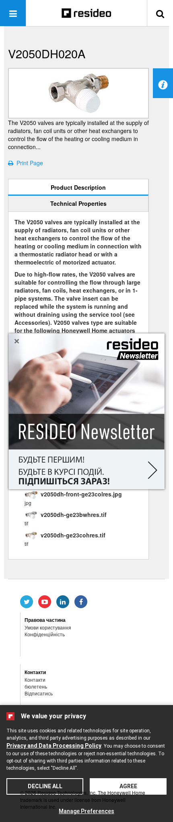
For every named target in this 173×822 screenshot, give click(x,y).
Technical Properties (78, 203)
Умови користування (48, 627)
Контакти (35, 679)
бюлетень (36, 686)
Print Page (28, 163)
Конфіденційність (45, 634)
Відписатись (39, 693)
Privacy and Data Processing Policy (53, 745)
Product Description (78, 187)
